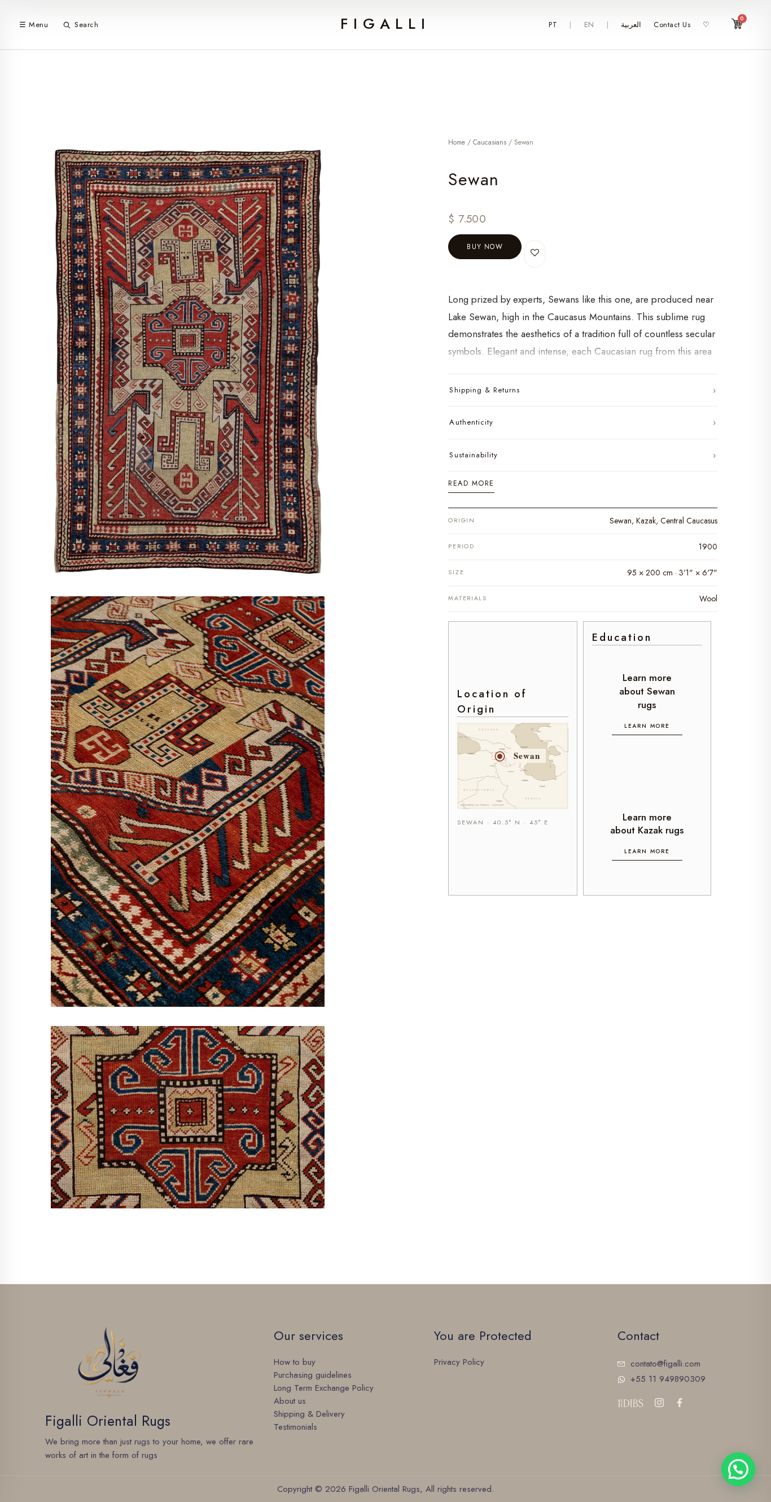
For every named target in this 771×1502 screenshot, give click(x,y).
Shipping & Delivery (309, 1414)
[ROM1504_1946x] (188, 801)
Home (456, 142)
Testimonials (295, 1427)
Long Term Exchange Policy (324, 1388)
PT (553, 24)
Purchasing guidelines (313, 1375)
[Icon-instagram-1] (659, 1402)
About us (290, 1401)
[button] (738, 1469)
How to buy (295, 1362)
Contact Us (672, 24)
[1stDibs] (630, 1403)
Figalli (385, 24)
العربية (631, 24)
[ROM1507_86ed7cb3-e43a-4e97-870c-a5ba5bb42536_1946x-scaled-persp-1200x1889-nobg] (188, 361)
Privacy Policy (459, 1362)
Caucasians (489, 142)
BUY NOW (484, 247)
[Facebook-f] (679, 1402)
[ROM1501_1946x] (188, 1117)
